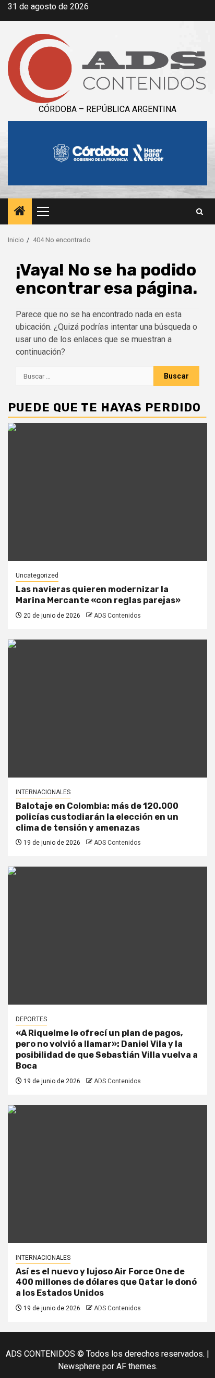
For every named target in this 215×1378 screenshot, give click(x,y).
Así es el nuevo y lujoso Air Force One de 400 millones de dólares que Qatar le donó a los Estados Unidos (106, 1282)
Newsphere (79, 1366)
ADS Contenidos (117, 615)
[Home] (20, 212)
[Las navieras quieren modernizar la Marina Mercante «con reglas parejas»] (107, 492)
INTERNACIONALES (43, 792)
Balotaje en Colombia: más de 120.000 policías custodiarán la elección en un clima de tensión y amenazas (97, 817)
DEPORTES (31, 1019)
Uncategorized (37, 575)
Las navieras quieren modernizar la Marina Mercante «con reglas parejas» (98, 594)
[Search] (199, 212)
